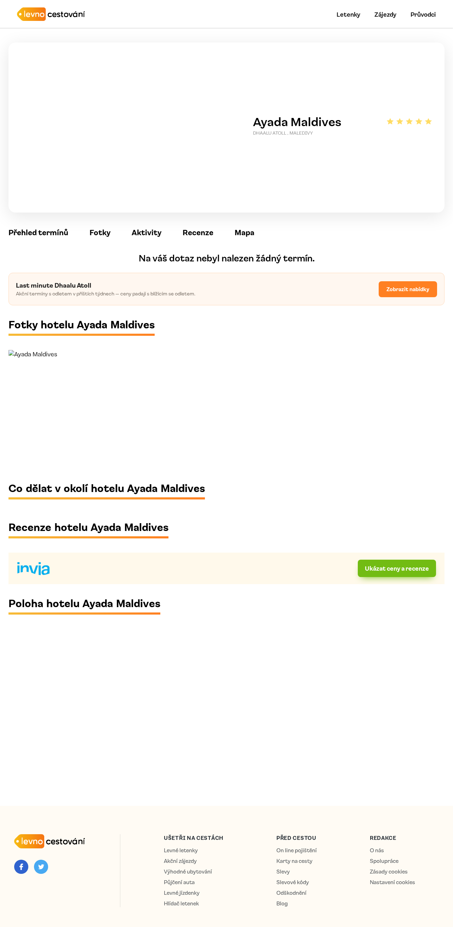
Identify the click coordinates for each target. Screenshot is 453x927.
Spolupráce (384, 861)
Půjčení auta (179, 882)
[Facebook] (21, 867)
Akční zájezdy (180, 861)
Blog (282, 903)
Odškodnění (291, 892)
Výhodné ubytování (188, 871)
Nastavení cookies (392, 882)
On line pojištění (296, 850)
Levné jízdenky (182, 892)
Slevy (283, 871)
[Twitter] (41, 867)
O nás (377, 850)
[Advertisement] (220, 419)
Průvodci (423, 14)
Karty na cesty (294, 861)
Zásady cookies (389, 871)
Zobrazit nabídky (407, 289)
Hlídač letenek (181, 903)
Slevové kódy (292, 882)
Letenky (348, 14)
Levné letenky (181, 850)
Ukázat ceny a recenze (397, 568)
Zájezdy (385, 14)
